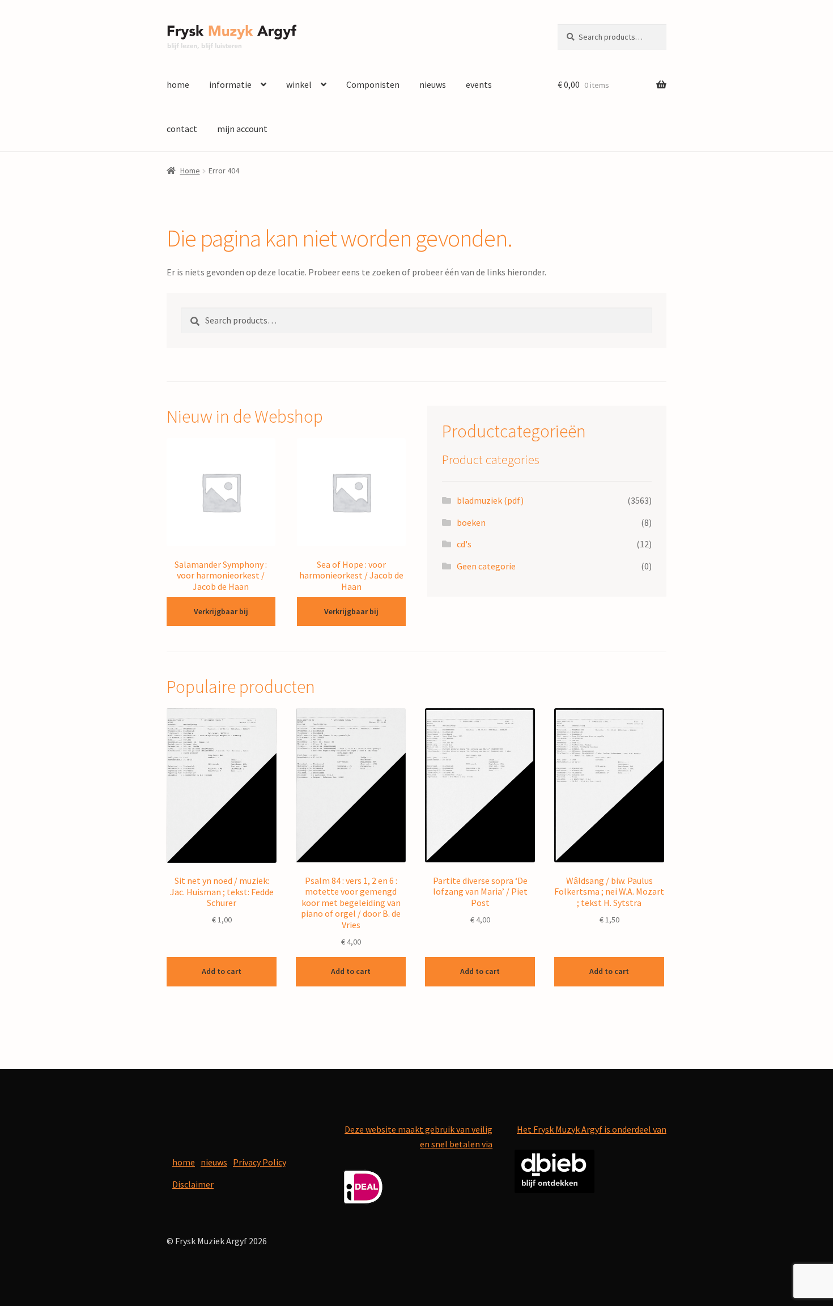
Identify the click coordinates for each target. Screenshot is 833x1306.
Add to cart (221, 971)
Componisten (373, 84)
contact (182, 128)
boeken (471, 522)
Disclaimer (193, 1184)
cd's (464, 544)
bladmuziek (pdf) (490, 500)
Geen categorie (486, 566)
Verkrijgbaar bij (221, 611)
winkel (299, 84)
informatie (230, 84)
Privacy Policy (259, 1162)
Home (190, 170)
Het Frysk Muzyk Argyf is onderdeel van (591, 1129)
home (178, 84)
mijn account (242, 128)
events (479, 84)
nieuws (432, 84)
